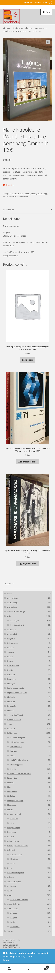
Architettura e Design (16, 611)
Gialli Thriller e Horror (19, 760)
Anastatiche (12, 598)
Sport (9, 890)
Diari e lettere (13, 665)
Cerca (27, 968)
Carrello (42, 966)
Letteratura (12, 733)
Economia (11, 679)
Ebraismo (14, 859)
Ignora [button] (6, 959)
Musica (10, 809)
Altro (9, 593)
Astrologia (11, 629)
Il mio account (9, 968)
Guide (9, 724)
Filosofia (11, 701)
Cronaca (10, 652)
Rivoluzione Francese (19, 899)
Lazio (12, 922)
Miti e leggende (16, 764)
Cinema (10, 647)
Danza (10, 661)
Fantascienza (16, 746)
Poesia (13, 769)
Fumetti (10, 710)
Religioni (11, 850)
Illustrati (11, 728)
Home (8, 28)
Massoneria (12, 791)
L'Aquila (27, 193)
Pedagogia (11, 832)
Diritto (10, 670)
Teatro (10, 931)
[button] (48, 42)
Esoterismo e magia (15, 688)
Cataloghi (14, 620)
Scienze (10, 877)
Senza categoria (14, 881)
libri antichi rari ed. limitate (19, 773)
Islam (12, 863)
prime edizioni (13, 841)
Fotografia (11, 706)
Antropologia (12, 602)
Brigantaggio (12, 643)
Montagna (11, 805)
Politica (10, 836)
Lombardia (14, 926)
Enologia (11, 683)
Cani (12, 823)
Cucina (10, 656)
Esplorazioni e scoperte (17, 692)
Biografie (11, 638)
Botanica (14, 818)
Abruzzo (28, 28)
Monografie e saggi (39, 193)
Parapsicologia (13, 827)
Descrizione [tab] (8, 209)
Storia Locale (18, 28)
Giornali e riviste (14, 719)
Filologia (11, 697)
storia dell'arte (9, 196)
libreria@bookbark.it (33, 2)
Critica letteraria (17, 742)
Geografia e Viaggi (15, 715)
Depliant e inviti (17, 625)
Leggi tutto (27, 359)
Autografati (12, 634)
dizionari (11, 674)
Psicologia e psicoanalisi (17, 845)
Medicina (11, 796)
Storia (10, 895)
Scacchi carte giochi (15, 872)
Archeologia (12, 607)
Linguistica (12, 778)
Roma (9, 868)
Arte (21, 193)
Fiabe (12, 755)
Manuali (10, 782)
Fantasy (13, 751)
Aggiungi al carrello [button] (27, 461)
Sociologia (11, 886)
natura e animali (14, 814)
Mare (9, 787)
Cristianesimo (16, 854)
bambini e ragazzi (17, 737)
